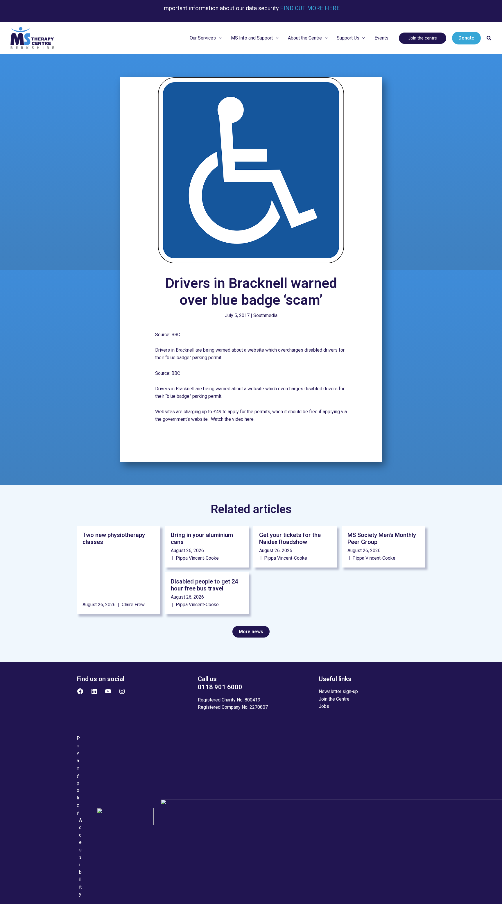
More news (251, 631)
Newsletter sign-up (338, 691)
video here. (243, 419)
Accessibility (80, 857)
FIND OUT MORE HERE (309, 8)
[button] (219, 38)
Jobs (324, 706)
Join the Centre (334, 699)
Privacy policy (78, 775)
